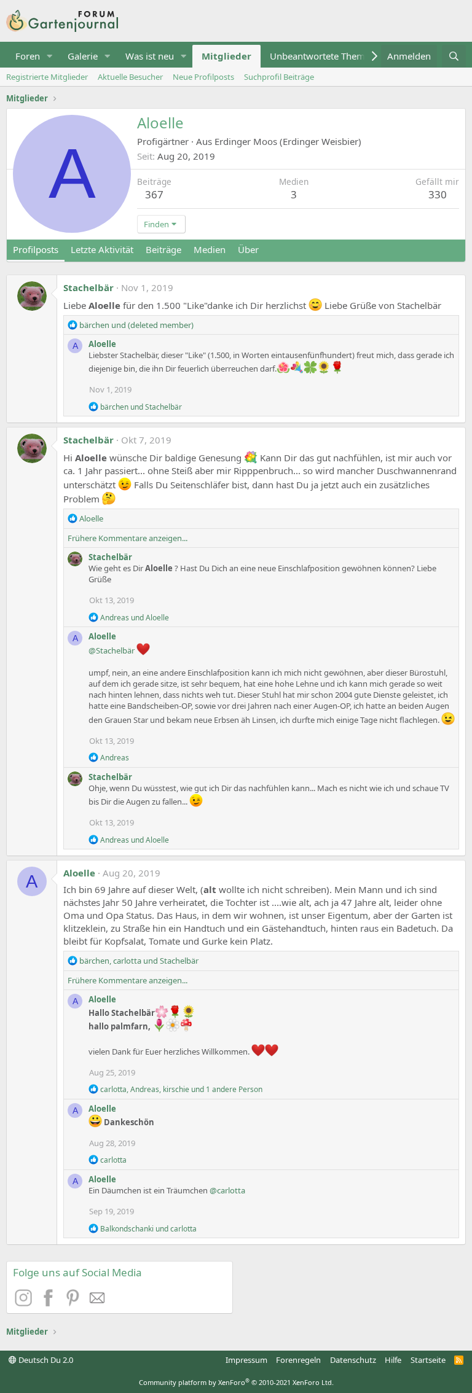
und (136, 324)
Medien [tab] (210, 249)
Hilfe (393, 1359)
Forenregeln (298, 1359)
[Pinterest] (74, 1303)
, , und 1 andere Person (181, 1089)
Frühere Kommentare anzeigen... (127, 538)
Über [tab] (248, 249)
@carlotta (227, 1190)
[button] (49, 56)
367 (154, 194)
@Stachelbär (111, 650)
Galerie (83, 56)
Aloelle (102, 343)
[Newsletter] (98, 1303)
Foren (27, 56)
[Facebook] (49, 1303)
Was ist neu (149, 56)
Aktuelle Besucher (130, 76)
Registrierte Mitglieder (47, 76)
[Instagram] (25, 1303)
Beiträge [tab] (163, 249)
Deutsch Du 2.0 (45, 1359)
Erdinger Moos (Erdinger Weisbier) (287, 141)
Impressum (246, 1359)
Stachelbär (88, 287)
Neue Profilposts (203, 76)
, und (139, 960)
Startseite (428, 1359)
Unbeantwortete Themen (323, 56)
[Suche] (454, 56)
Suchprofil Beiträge (279, 76)
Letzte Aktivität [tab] (102, 249)
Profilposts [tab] (35, 249)
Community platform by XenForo (236, 1382)
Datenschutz (353, 1359)
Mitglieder (226, 56)
